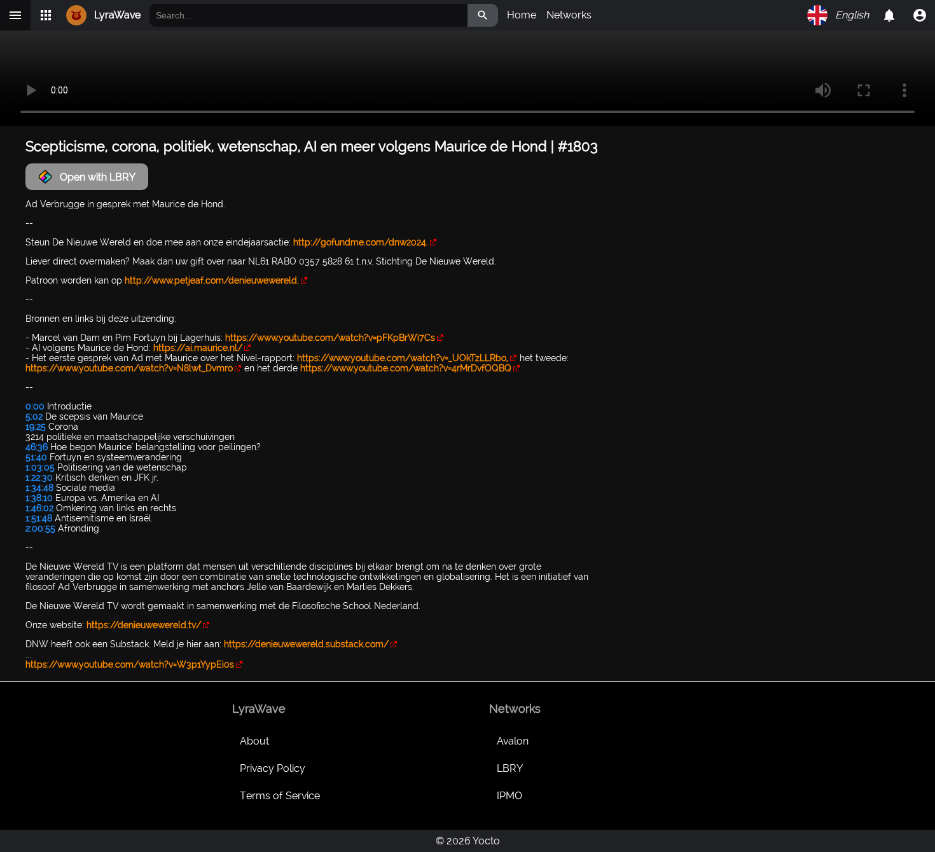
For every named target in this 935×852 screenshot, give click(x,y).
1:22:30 (39, 477)
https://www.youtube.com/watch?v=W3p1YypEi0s (129, 664)
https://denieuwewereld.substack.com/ (306, 644)
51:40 (36, 457)
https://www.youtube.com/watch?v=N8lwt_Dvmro (129, 368)
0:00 (35, 406)
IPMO (509, 796)
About (254, 741)
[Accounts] (889, 15)
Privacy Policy (272, 768)
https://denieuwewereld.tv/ (144, 625)
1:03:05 (40, 467)
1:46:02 (39, 508)
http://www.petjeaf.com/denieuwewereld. (212, 280)
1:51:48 (38, 518)
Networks (569, 15)
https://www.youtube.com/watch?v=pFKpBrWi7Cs (330, 338)
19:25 (35, 427)
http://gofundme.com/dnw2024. (360, 242)
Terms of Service (280, 796)
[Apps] (46, 15)
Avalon (513, 741)
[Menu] (15, 15)
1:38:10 (39, 498)
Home (521, 15)
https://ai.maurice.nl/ (197, 348)
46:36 (36, 447)
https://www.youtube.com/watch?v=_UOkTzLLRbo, (402, 358)
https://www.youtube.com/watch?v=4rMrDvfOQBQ (405, 368)
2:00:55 (40, 528)
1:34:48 (39, 488)
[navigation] (919, 15)
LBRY (510, 768)
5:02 (34, 416)
